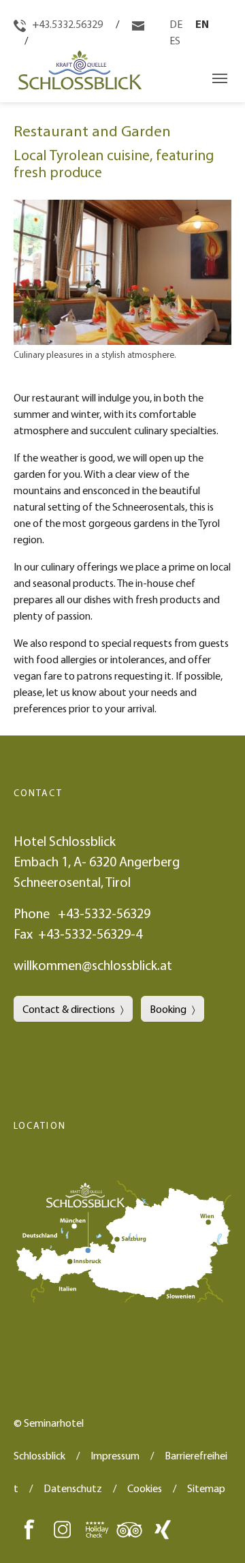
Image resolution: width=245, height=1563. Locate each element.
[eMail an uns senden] (138, 24)
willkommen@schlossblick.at (93, 964)
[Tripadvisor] (129, 1528)
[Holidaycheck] (96, 1528)
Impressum (115, 1455)
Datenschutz (73, 1488)
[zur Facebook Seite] (29, 1528)
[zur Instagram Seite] (62, 1528)
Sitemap (206, 1488)
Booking (168, 1009)
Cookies (144, 1488)
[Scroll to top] (215, 1533)
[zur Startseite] (78, 78)
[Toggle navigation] (219, 78)
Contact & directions (68, 1009)
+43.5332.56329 (66, 24)
